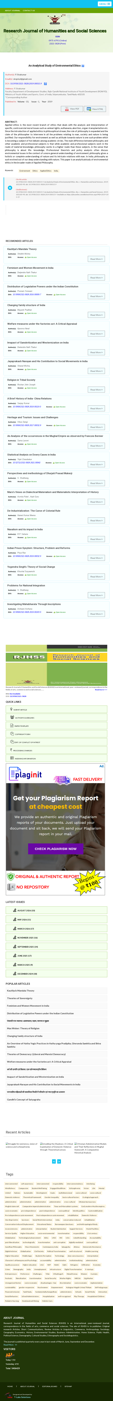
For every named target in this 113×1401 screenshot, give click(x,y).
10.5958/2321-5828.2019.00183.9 (27, 612)
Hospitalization (48, 1296)
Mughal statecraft (12, 1206)
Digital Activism (11, 1251)
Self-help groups (101, 1287)
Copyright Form (22, 734)
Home (10, 1386)
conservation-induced (72, 1220)
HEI (60, 1238)
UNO (54, 1238)
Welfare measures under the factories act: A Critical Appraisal (42, 323)
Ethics (35, 171)
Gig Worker (88, 1278)
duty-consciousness (76, 1256)
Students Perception (43, 1256)
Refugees (74, 1265)
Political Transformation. (56, 1251)
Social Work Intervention (42, 1220)
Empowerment (57, 1287)
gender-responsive (26, 1287)
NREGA (77, 1278)
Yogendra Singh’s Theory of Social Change (31, 566)
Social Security (50, 1278)
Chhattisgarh (58, 1274)
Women (84, 1274)
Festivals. (8, 1278)
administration (25, 1202)
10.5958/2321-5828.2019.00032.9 (27, 556)
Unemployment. (40, 1269)
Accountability (95, 1238)
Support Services (76, 1229)
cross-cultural (69, 1202)
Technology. (59, 1256)
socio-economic (11, 1211)
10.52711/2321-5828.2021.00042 (26, 463)
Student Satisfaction (58, 1229)
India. (56, 171)
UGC (42, 1265)
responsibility (58, 1184)
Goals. (52, 1193)
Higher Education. (27, 1233)
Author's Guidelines (24, 718)
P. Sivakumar (20, 74)
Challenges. (37, 1274)
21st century (92, 1233)
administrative (10, 1202)
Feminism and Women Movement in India (30, 267)
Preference (24, 1274)
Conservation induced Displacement (19, 1224)
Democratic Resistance (92, 1247)
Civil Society (39, 1251)
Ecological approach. (90, 1197)
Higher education (29, 1265)
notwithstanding (79, 1238)
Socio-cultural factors (70, 1197)
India (29, 1269)
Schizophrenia (74, 1188)
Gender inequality (52, 1197)
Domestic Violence (89, 1215)
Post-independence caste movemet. (50, 1215)
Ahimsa (76, 1247)
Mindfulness (10, 1188)
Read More (95, 259)
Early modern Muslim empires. (93, 1206)
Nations (17, 1193)
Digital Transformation (73, 1269)
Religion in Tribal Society (21, 379)
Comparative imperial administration (36, 1206)
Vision (86, 1188)
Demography (18, 1269)
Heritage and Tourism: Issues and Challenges (32, 417)
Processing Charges (22, 750)
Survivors (25, 1220)
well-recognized (64, 1296)
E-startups (89, 1269)
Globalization (10, 1238)
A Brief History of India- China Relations (29, 398)
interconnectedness (75, 1184)
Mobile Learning (91, 1251)
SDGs (46, 1238)
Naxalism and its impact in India (25, 529)
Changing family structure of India (26, 305)
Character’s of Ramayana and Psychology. (21, 1260)
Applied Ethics (45, 171)
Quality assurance (12, 1265)
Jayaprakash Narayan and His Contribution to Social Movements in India (47, 361)
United (8, 1193)
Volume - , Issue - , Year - (35, 101)
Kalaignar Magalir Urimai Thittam (78, 1287)
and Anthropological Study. (87, 1224)
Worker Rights (65, 1278)
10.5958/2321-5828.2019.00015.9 (26, 83)
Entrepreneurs (11, 1274)
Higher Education (12, 1256)
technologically (29, 1242)
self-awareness (27, 1184)
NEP (49, 1265)
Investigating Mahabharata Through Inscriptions (34, 604)
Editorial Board (49, 1386)
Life (93, 1188)
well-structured (75, 1251)
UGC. (68, 1238)
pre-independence (28, 1211)
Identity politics (79, 1211)
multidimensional (65, 1193)
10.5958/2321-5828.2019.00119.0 (27, 407)
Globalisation (25, 1251)
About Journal (12, 10)
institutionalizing (75, 1260)
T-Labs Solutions (22, 1397)
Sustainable (28, 1193)
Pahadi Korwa (72, 1274)
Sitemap (68, 1386)
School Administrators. (30, 1296)
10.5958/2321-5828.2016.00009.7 (27, 294)
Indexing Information (25, 759)
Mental (101, 1188)
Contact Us (29, 10)
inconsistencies (11, 1229)
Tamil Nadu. (27, 1292)
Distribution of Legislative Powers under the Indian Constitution (42, 286)
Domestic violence (12, 1197)
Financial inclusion (12, 1292)
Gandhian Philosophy (13, 1247)
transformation (64, 1233)
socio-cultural (81, 1193)
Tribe (48, 1274)
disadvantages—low (48, 1283)
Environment (25, 171)
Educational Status (44, 1224)
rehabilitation (73, 1215)
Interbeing (91, 1184)
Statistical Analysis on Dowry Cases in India (31, 454)
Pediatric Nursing (12, 1301)
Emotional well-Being (30, 1301)
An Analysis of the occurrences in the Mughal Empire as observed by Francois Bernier (55, 435)
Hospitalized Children (96, 1296)
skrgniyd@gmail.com (22, 79)
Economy (96, 1265)
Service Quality (11, 1233)
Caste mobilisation (95, 1211)
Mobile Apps (27, 1256)
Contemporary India (50, 1247)
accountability (45, 1260)
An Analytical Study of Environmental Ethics (55, 65)
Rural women (43, 1287)
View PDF (74, 108)
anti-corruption (59, 1242)
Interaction (102, 1292)
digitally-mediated (76, 1242)
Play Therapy (79, 1296)
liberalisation (21, 1278)
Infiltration (86, 1265)
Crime (7, 1269)
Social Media (90, 1292)
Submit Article (19, 710)
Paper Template (21, 726)
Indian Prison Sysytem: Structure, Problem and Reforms (38, 548)
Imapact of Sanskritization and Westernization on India (38, 342)
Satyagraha (66, 1247)
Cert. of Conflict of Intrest (27, 742)
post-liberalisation (12, 1242)
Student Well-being (39, 1188)
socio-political (63, 1211)
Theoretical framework (32, 1197)
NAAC (56, 1265)
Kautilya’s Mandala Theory (21, 249)
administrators (66, 1292)
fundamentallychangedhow (46, 1292)
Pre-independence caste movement (19, 1215)
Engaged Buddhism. (58, 1188)
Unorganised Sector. (13, 1283)
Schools (78, 1292)
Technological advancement (30, 1238)
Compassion (23, 1188)
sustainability (10, 1287)
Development (41, 1193)
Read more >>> (101, 690)
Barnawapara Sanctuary (64, 1224)
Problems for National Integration (26, 585)
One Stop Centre (11, 1220)
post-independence (47, 1211)
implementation (96, 1283)
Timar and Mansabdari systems (66, 1206)
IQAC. (65, 1265)
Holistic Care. (47, 1301)
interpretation (41, 1229)
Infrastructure (55, 1269)
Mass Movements (32, 1247)
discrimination (65, 1283)
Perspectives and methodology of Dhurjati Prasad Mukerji (39, 473)
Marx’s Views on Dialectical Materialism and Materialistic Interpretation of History (53, 492)
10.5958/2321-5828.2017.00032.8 (27, 425)
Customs (94, 1274)
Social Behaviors (11, 1296)
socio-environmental (46, 1233)
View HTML (97, 109)
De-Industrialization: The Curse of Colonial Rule (33, 510)
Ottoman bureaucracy (87, 1202)
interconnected (11, 1184)
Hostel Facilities (92, 1229)
